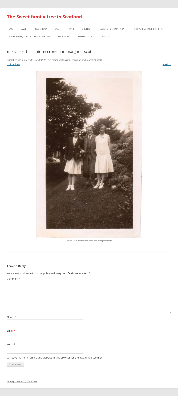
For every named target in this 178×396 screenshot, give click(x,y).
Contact (104, 36)
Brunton (87, 28)
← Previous (13, 64)
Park (71, 28)
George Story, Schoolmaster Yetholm (28, 36)
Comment (13, 278)
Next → (167, 64)
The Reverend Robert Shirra (147, 28)
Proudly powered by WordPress (22, 381)
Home (10, 28)
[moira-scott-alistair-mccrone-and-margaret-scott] (89, 154)
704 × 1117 (43, 59)
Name (11, 317)
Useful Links (85, 36)
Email (11, 330)
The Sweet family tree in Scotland (44, 17)
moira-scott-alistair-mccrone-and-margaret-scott (77, 59)
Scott (58, 28)
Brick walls (64, 36)
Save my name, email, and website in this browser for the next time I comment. (58, 357)
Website (11, 344)
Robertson (41, 28)
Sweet (24, 28)
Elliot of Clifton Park (112, 28)
